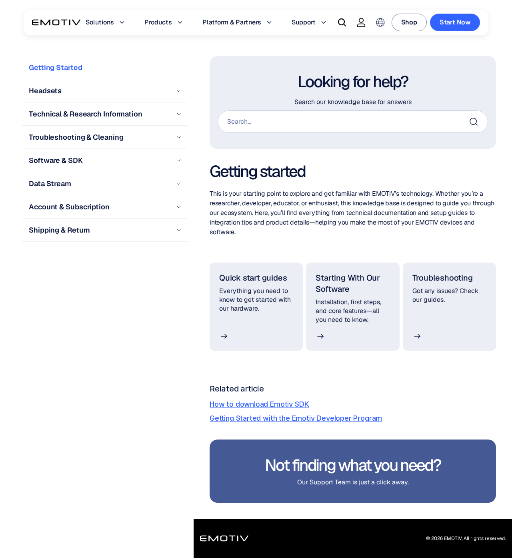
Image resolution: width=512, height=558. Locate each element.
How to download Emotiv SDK (259, 404)
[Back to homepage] (56, 22)
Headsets (45, 90)
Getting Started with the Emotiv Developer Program (296, 418)
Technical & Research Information (86, 113)
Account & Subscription (69, 206)
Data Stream (50, 183)
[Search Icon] (342, 22)
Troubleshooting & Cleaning (76, 137)
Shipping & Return (59, 230)
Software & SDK (56, 160)
